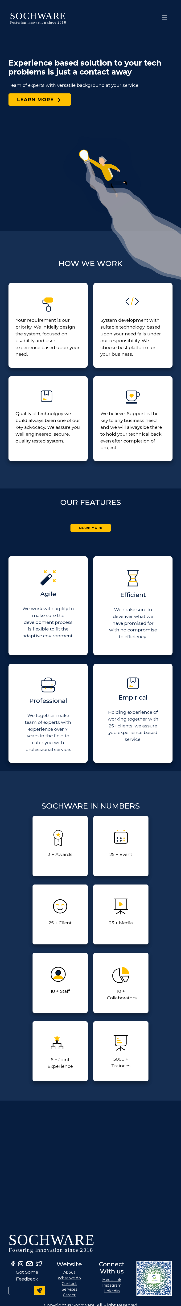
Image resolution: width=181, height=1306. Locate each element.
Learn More (36, 99)
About (69, 1272)
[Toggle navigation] (164, 17)
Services (69, 1289)
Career (69, 1295)
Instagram (111, 1285)
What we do (69, 1278)
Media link (111, 1279)
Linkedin (112, 1291)
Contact (69, 1283)
